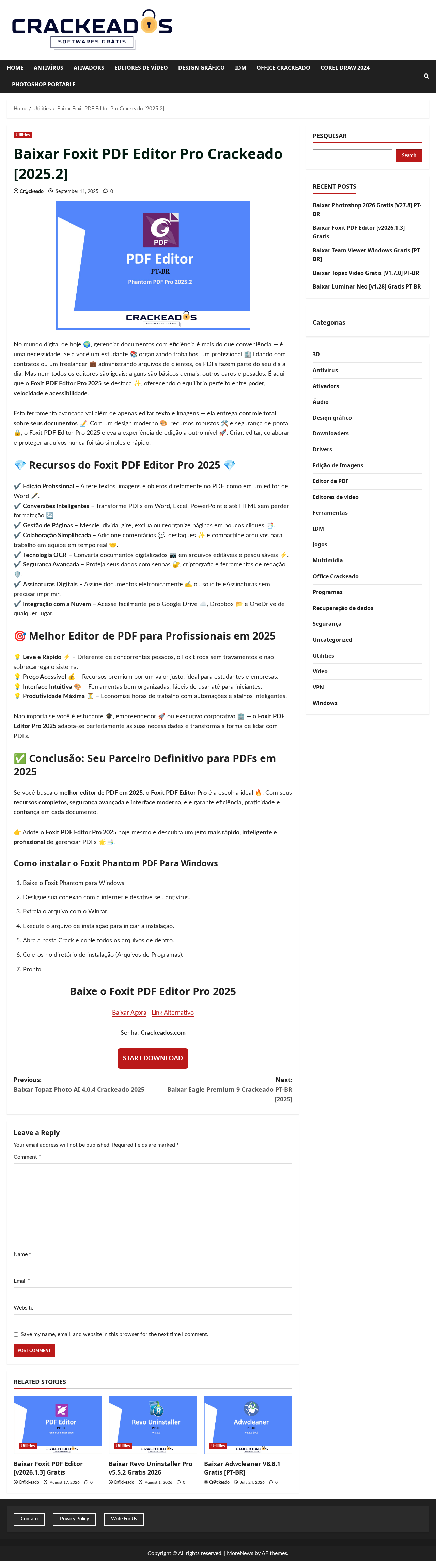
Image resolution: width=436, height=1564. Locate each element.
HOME (15, 67)
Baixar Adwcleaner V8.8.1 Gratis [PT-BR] (242, 1468)
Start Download (153, 1058)
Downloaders (331, 434)
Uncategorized (332, 639)
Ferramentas (330, 513)
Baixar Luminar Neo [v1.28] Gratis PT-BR (367, 287)
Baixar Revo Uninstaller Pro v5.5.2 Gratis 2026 (150, 1468)
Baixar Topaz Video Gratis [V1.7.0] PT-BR (366, 273)
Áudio (321, 402)
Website (23, 1308)
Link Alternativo (173, 1013)
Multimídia (328, 560)
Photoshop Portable (44, 84)
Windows (325, 703)
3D (316, 354)
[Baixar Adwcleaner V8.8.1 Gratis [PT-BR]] (248, 1425)
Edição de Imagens (338, 465)
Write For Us (124, 1519)
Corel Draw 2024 (345, 67)
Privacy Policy (74, 1519)
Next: (229, 1089)
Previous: (79, 1084)
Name (22, 1254)
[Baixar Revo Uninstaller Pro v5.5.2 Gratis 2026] (153, 1425)
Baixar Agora (129, 1013)
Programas (328, 592)
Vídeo (320, 671)
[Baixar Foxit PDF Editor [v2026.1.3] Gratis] (58, 1425)
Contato (29, 1519)
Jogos (320, 544)
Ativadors (89, 67)
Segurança (327, 624)
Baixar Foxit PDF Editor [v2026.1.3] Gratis (48, 1468)
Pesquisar (330, 136)
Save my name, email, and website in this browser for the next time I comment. (114, 1334)
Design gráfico (201, 67)
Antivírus (48, 67)
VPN (318, 687)
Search (409, 155)
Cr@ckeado (32, 191)
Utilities (23, 135)
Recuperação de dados (343, 608)
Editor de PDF (331, 481)
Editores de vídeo (141, 67)
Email (22, 1281)
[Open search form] (426, 76)
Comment (27, 1157)
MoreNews (240, 1553)
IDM (240, 67)
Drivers (322, 449)
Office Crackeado (283, 67)
